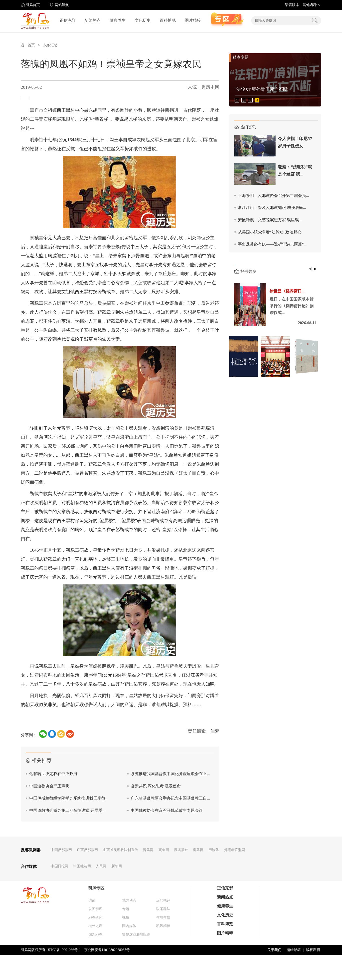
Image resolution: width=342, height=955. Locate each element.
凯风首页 (33, 5)
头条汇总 (50, 45)
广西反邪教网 (87, 850)
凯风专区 (96, 888)
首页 (31, 45)
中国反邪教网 (61, 850)
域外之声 (95, 926)
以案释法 (163, 909)
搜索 (314, 20)
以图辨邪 (95, 909)
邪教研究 (95, 917)
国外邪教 (95, 934)
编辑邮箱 (294, 950)
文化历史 (143, 20)
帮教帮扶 (163, 917)
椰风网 (198, 850)
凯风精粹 (163, 926)
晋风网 (148, 850)
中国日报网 (59, 866)
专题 (125, 909)
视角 (125, 917)
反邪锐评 (163, 900)
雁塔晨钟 (181, 850)
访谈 (91, 900)
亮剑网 (163, 850)
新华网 (116, 866)
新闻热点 (93, 20)
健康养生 (118, 20)
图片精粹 (193, 20)
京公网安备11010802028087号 (107, 950)
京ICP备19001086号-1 (64, 950)
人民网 (101, 866)
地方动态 (129, 900)
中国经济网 (82, 866)
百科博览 (168, 20)
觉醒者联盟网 (234, 850)
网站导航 (62, 5)
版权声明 (313, 950)
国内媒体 (129, 926)
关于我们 (274, 950)
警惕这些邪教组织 (136, 934)
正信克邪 (68, 20)
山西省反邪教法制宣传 (120, 850)
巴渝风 (214, 850)
